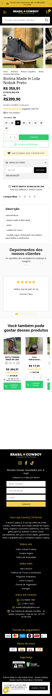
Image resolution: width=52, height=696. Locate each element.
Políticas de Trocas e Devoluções (26, 572)
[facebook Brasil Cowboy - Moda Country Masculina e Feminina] (26, 463)
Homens (14, 71)
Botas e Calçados (28, 71)
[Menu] (5, 12)
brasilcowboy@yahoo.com (28, 607)
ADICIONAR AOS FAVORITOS (28, 153)
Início (5, 71)
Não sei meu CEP (12, 175)
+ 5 (18, 363)
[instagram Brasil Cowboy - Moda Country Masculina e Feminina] (20, 463)
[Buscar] (46, 20)
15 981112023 (27, 603)
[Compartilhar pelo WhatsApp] (20, 196)
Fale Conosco (26, 568)
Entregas (26, 588)
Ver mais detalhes (13, 113)
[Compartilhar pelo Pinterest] (34, 196)
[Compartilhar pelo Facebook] (25, 196)
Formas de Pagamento (26, 584)
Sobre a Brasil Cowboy (26, 549)
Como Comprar (26, 580)
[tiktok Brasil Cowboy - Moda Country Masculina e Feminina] (32, 463)
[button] (26, 144)
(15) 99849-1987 (28, 600)
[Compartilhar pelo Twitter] (30, 196)
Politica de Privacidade (26, 557)
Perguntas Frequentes (26, 576)
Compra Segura (26, 553)
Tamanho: (9, 117)
